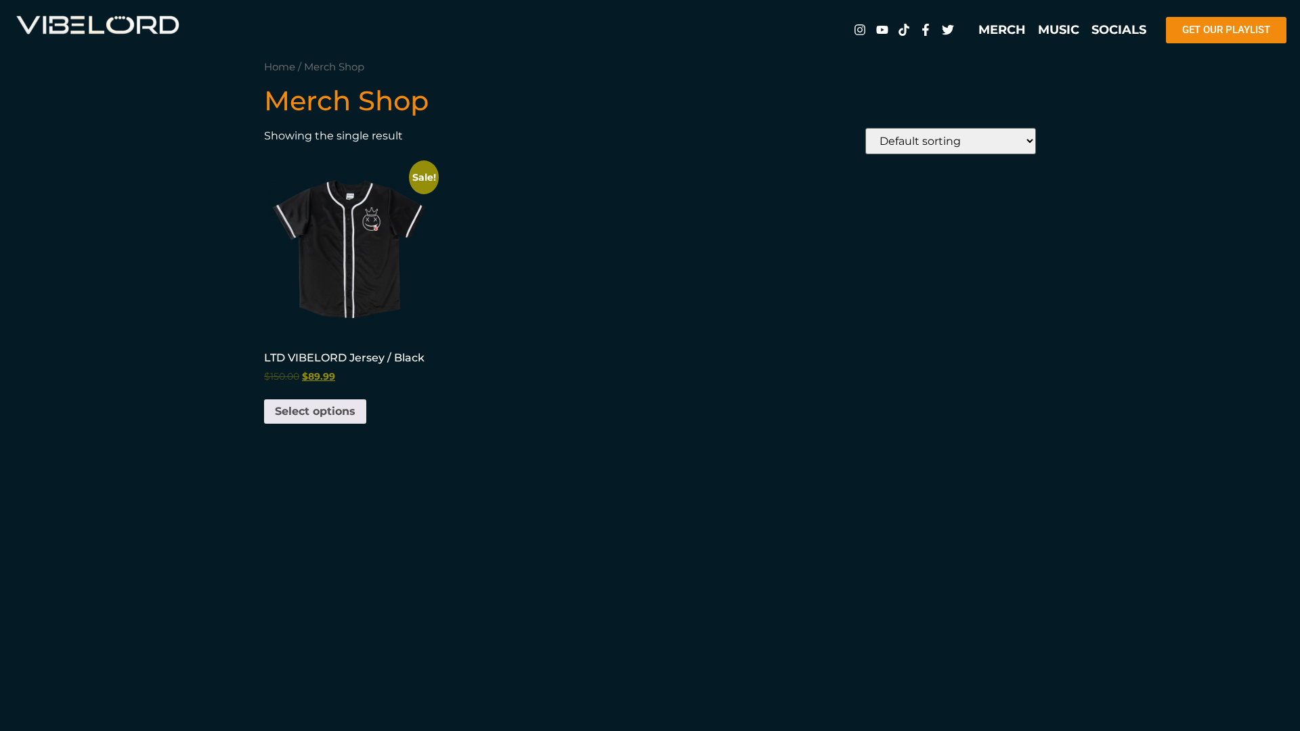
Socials (1118, 29)
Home (279, 67)
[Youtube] (881, 30)
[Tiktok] (904, 30)
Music (1058, 29)
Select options (315, 411)
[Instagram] (860, 30)
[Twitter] (948, 30)
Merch (1002, 29)
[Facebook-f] (925, 30)
